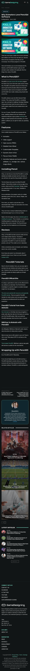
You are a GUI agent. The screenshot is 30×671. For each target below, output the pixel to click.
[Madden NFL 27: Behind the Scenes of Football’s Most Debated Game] (15, 475)
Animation (7, 7)
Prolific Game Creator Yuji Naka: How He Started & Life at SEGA (7, 393)
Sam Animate (5, 312)
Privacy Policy (15, 654)
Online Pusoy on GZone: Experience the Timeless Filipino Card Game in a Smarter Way (17, 557)
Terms (20, 654)
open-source (12, 81)
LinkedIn (15, 421)
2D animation (19, 81)
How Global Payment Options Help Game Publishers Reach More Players (15, 516)
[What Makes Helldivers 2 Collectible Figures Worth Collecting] (15, 445)
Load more (14, 561)
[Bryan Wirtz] (15, 405)
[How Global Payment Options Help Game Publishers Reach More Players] (15, 504)
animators (22, 116)
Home (3, 7)
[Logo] (10, 2)
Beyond (15, 454)
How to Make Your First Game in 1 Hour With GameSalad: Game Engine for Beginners (22, 394)
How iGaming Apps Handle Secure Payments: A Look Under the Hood (16, 550)
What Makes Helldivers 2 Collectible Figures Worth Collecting (15, 457)
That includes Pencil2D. (7, 343)
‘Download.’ (17, 186)
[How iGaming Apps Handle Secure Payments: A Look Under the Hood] (4, 550)
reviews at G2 (5, 257)
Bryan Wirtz (6, 19)
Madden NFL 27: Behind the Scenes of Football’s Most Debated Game (15, 486)
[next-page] (5, 522)
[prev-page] (2, 522)
